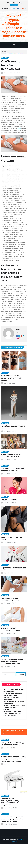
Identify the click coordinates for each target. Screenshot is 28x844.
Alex (5, 73)
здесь (19, 128)
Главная (4, 51)
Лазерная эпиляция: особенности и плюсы (10, 599)
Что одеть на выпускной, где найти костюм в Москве (12, 743)
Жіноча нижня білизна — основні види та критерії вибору (11, 378)
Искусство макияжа (9, 499)
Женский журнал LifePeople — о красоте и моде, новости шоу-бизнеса (14, 25)
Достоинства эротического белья (12, 538)
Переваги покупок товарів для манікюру (13, 568)
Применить (20, 674)
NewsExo (20, 839)
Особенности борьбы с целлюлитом (13, 53)
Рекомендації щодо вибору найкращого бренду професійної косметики (12, 661)
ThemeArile (14, 841)
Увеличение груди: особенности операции (10, 629)
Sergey (5, 808)
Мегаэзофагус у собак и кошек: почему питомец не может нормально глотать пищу (12, 695)
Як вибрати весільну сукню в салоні (13, 427)
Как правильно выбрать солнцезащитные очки (11, 455)
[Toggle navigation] (14, 45)
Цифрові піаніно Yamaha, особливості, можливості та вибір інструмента (14, 701)
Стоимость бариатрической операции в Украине (12, 469)
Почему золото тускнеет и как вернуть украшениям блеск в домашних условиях (12, 713)
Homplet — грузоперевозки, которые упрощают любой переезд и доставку (14, 707)
